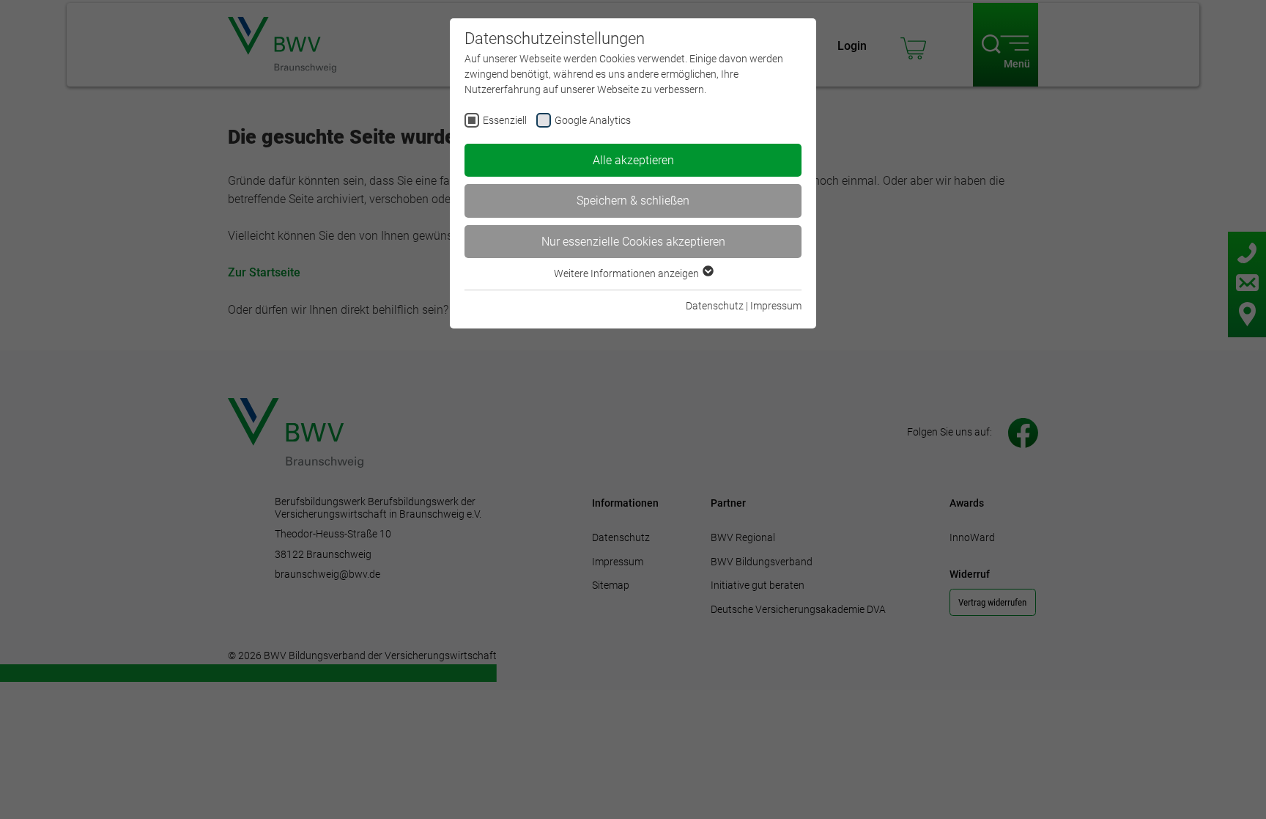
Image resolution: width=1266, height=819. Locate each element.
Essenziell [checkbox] (505, 120)
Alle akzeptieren (633, 160)
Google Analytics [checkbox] (593, 120)
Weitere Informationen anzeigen (627, 273)
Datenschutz (715, 306)
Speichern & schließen (633, 200)
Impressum (776, 306)
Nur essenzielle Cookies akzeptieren (633, 242)
